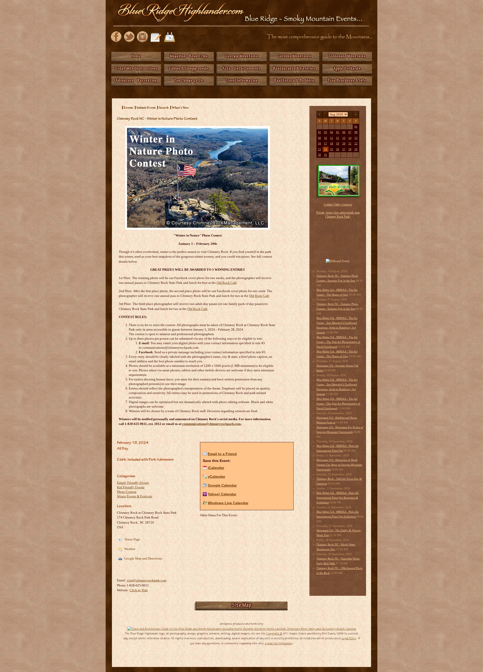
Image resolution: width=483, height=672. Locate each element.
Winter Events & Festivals (134, 496)
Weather (129, 549)
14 (349, 138)
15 (355, 138)
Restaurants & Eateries (294, 69)
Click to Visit (139, 590)
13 (343, 138)
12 (337, 138)
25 (331, 149)
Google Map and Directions (143, 558)
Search (164, 107)
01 (355, 126)
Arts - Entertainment (241, 69)
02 (319, 132)
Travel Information (241, 81)
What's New (180, 107)
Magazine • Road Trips (189, 56)
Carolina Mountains (294, 56)
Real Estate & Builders (294, 81)
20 (343, 143)
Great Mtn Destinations (136, 69)
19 (337, 143)
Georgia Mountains (241, 56)
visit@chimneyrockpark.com (146, 580)
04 (331, 132)
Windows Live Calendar (228, 503)
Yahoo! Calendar (222, 494)
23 (319, 149)
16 (319, 143)
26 (337, 149)
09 (319, 138)
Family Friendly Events (133, 483)
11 (331, 138)
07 (349, 132)
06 (343, 132)
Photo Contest (126, 492)
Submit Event (145, 107)
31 (325, 154)
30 (319, 154)
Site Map (241, 606)
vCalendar (216, 477)
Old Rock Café (259, 296)
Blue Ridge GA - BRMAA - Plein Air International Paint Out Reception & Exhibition (337, 498)
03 (325, 132)
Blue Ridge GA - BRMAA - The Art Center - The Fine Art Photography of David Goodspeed (338, 342)
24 (325, 149)
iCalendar (216, 468)
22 (355, 143)
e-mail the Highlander (278, 643)
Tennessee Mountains (347, 56)
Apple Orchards (347, 69)
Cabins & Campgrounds (188, 69)
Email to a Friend (222, 454)
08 (355, 132)
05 (337, 132)
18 (331, 143)
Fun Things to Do (188, 81)
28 (349, 149)
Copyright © (274, 633)
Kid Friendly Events (130, 487)
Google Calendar (222, 485)
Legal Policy (349, 638)
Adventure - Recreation (136, 81)
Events (128, 107)
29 (355, 149)
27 (343, 149)
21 (349, 143)
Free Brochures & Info (347, 81)
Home (136, 56)
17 (325, 143)
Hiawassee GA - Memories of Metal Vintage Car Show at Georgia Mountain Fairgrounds (339, 465)
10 (325, 138)
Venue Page (132, 539)
